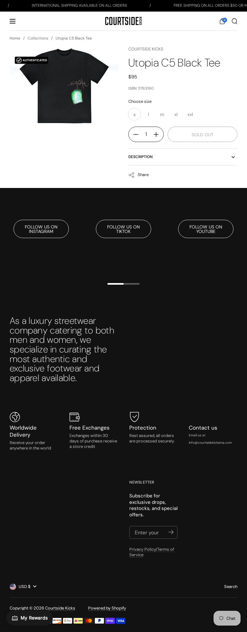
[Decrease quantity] (133, 134)
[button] (222, 21)
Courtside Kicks (145, 49)
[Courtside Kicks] (123, 21)
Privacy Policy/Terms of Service (151, 552)
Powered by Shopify (107, 608)
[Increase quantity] (158, 134)
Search (230, 586)
